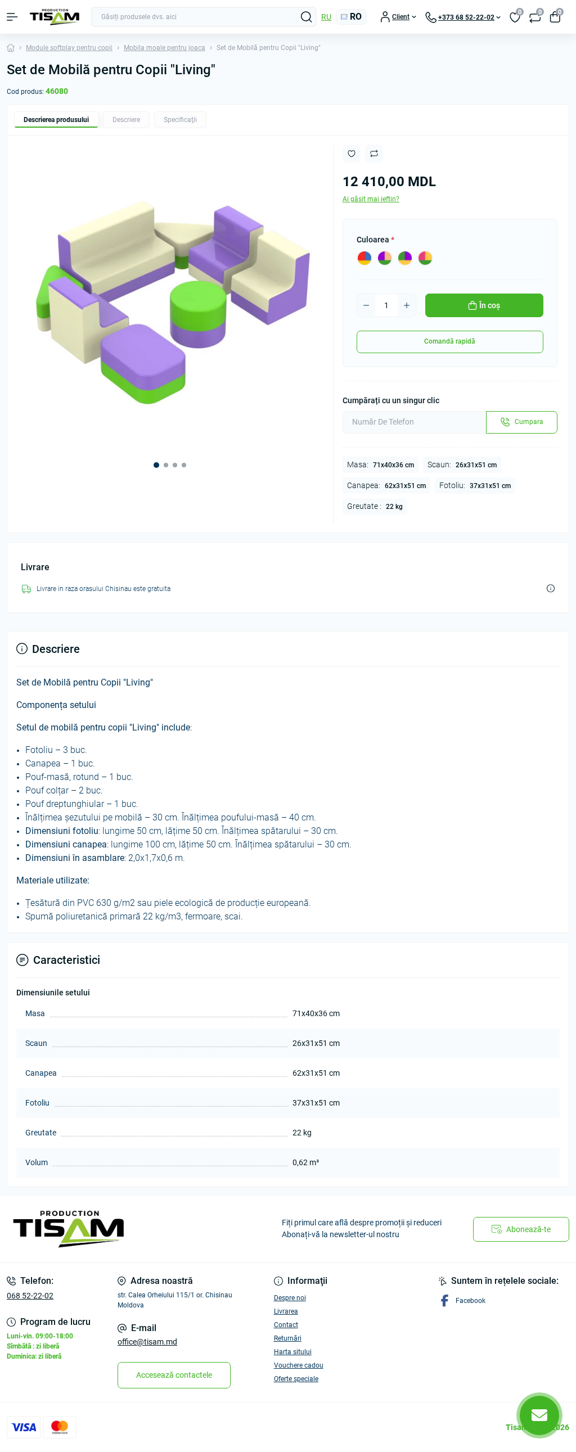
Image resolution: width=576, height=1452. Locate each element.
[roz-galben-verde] (425, 258)
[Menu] (12, 17)
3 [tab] (175, 465)
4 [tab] (184, 465)
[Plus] (407, 305)
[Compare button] (374, 154)
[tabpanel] (170, 298)
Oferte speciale (296, 1379)
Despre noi (290, 1298)
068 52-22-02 (30, 1295)
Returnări (288, 1338)
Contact (286, 1325)
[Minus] (366, 305)
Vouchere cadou (298, 1365)
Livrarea (286, 1311)
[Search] (306, 16)
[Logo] (54, 17)
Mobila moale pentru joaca (164, 48)
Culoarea (375, 239)
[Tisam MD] (96, 1229)
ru (326, 16)
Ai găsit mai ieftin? (371, 199)
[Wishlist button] (352, 154)
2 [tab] (166, 465)
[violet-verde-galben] (405, 258)
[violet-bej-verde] (385, 258)
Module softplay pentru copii (69, 48)
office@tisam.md (147, 1341)
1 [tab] (156, 465)
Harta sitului (293, 1352)
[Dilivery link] (550, 588)
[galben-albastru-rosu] (364, 258)
